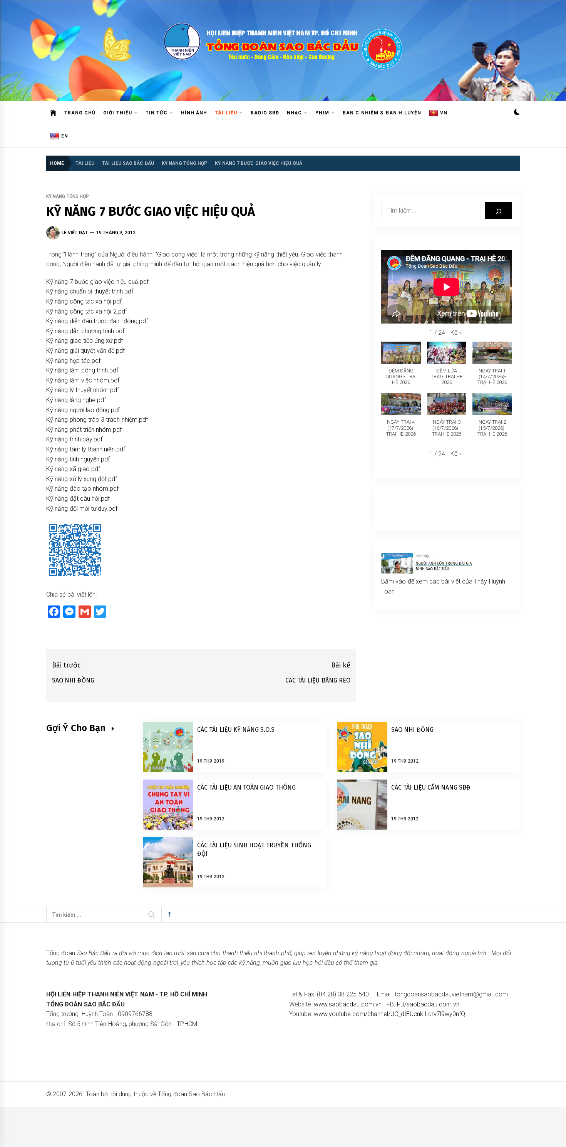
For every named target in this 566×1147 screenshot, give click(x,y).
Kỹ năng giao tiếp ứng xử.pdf (84, 340)
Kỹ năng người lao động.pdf (83, 410)
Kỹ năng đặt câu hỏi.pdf (78, 498)
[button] (517, 113)
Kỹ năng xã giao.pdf (73, 469)
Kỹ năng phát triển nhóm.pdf (84, 429)
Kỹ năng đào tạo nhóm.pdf (82, 488)
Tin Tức (156, 113)
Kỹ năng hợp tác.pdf (73, 360)
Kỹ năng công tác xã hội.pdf (84, 301)
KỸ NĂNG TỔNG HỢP (67, 196)
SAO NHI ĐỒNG (412, 729)
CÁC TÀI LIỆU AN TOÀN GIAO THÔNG (246, 787)
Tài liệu (226, 113)
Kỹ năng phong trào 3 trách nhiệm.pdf (97, 419)
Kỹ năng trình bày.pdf (74, 439)
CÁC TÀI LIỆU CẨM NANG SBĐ (431, 787)
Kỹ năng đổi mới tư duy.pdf (82, 508)
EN (64, 136)
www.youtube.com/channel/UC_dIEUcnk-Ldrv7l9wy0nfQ (389, 1014)
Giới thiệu (117, 113)
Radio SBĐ (265, 113)
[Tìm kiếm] (498, 210)
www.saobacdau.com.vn (348, 1004)
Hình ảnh (194, 113)
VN (443, 113)
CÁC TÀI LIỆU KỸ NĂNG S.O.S (236, 729)
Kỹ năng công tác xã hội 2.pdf (86, 311)
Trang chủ (79, 113)
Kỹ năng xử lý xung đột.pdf (81, 479)
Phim (322, 113)
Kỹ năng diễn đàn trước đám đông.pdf (97, 321)
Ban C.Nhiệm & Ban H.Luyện (382, 113)
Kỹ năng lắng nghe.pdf (76, 400)
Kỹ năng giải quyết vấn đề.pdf (85, 350)
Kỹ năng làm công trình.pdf (82, 370)
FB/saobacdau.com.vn (428, 1004)
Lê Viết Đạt (75, 232)
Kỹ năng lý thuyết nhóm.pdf (82, 390)
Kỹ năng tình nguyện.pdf (78, 459)
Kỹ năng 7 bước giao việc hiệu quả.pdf (97, 281)
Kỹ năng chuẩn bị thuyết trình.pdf (90, 291)
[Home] (53, 112)
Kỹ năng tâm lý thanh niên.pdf (86, 449)
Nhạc (294, 113)
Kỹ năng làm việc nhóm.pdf (82, 380)
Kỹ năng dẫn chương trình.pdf (85, 331)
